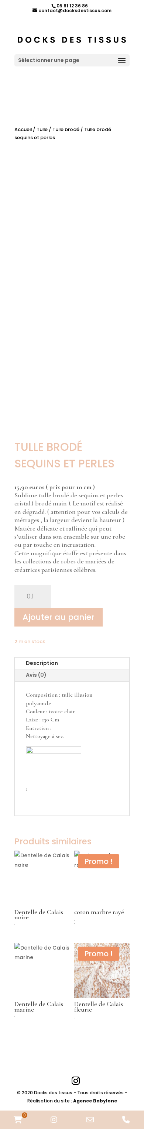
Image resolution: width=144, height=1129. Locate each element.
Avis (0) (36, 675)
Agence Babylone (95, 1101)
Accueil (23, 129)
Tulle (42, 129)
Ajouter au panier (59, 617)
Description (42, 663)
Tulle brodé (65, 129)
